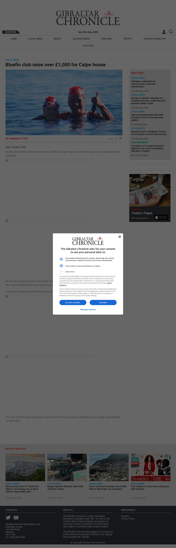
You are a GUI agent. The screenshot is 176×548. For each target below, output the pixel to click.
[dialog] (88, 274)
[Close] (120, 236)
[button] (88, 272)
